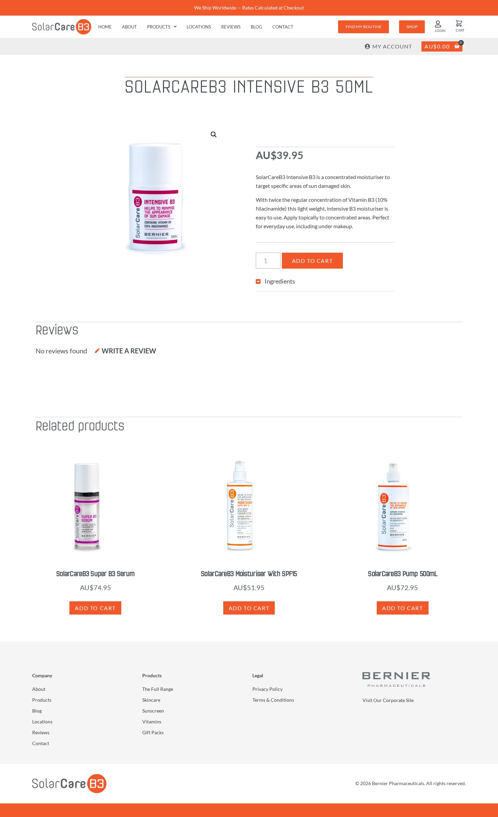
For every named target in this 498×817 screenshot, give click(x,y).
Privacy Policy (267, 689)
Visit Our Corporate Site (388, 700)
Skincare (151, 700)
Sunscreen (153, 711)
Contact (282, 27)
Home (105, 27)
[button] (214, 135)
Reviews (231, 27)
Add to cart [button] (95, 608)
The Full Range (157, 689)
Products (158, 27)
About (129, 27)
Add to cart (312, 260)
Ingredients (280, 281)
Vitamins (151, 721)
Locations (199, 27)
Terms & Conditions (273, 700)
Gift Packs (153, 732)
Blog (256, 27)
